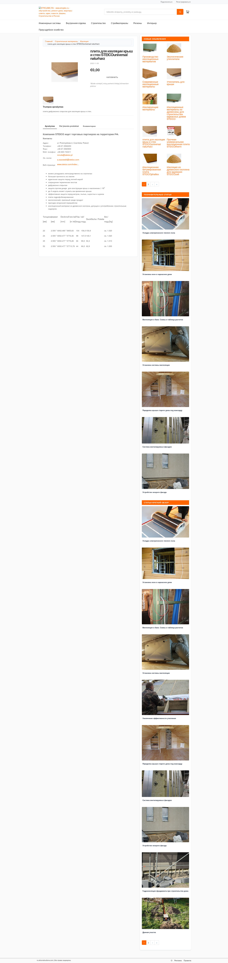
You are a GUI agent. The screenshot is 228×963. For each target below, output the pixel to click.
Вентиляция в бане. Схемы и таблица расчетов (162, 319)
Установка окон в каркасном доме (157, 274)
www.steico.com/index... (68, 164)
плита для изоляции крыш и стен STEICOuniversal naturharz (153, 143)
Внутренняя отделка (76, 23)
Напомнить (112, 77)
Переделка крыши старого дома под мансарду (162, 410)
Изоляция (84, 41)
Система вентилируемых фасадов (157, 446)
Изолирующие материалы (150, 108)
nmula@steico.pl (64, 154)
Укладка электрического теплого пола (158, 232)
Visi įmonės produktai (69, 126)
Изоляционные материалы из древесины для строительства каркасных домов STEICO (176, 112)
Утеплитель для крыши (175, 83)
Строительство (98, 23)
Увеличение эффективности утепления (159, 718)
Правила (187, 960)
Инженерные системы (50, 23)
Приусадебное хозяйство (51, 29)
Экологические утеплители (175, 58)
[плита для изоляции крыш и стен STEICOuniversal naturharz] (64, 72)
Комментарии (89, 126)
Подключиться (166, 2)
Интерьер (152, 23)
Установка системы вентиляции (156, 365)
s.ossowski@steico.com (68, 159)
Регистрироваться (183, 2)
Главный (49, 41)
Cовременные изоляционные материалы (150, 84)
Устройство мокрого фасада (154, 492)
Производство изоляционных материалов (150, 59)
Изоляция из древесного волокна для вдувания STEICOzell (178, 170)
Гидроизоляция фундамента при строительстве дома (165, 891)
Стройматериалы (119, 23)
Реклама (178, 960)
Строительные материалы (66, 41)
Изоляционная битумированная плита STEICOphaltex (151, 170)
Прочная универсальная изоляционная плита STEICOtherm (178, 143)
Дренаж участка (149, 932)
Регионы (137, 23)
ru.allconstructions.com (45, 960)
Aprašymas (50, 126)
